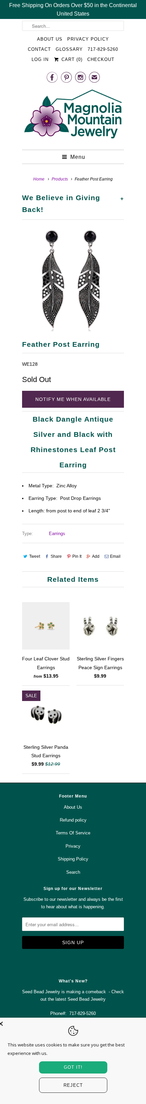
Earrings (57, 533)
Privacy (73, 846)
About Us (49, 39)
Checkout (100, 59)
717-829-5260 (103, 49)
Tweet (34, 556)
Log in (40, 59)
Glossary (69, 49)
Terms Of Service (73, 832)
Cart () (71, 59)
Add (95, 556)
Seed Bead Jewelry (87, 999)
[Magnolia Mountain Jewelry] (73, 115)
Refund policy (73, 820)
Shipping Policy (73, 859)
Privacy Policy (88, 39)
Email (115, 556)
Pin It (76, 556)
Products (60, 179)
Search (73, 872)
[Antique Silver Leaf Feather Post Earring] (73, 279)
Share (56, 556)
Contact (39, 49)
